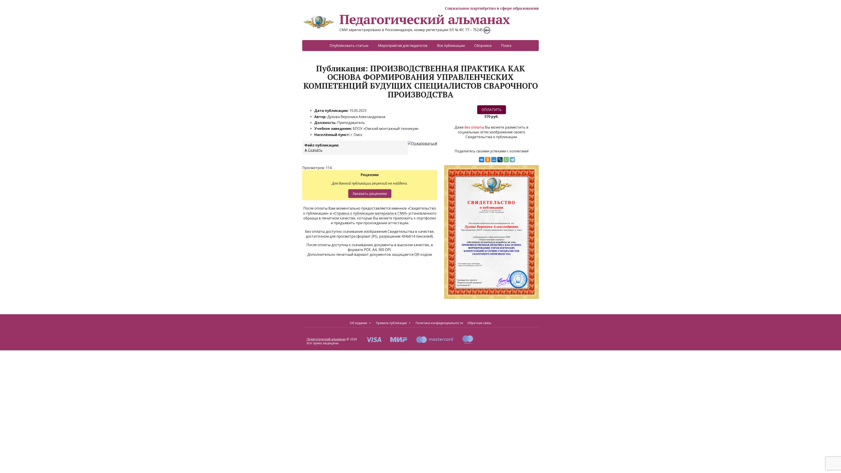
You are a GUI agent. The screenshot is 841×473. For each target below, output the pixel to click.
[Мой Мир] (493, 159)
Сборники (482, 45)
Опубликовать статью (349, 45)
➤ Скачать (313, 150)
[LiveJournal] (500, 159)
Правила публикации (391, 323)
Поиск (506, 45)
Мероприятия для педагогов (403, 45)
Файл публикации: (321, 145)
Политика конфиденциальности (439, 323)
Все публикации (451, 45)
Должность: (325, 122)
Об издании (358, 323)
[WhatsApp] (506, 159)
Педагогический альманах (424, 19)
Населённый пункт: (332, 134)
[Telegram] (512, 159)
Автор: (320, 116)
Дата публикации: (331, 110)
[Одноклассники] (487, 159)
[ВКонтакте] (481, 159)
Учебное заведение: (333, 128)
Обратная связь (479, 323)
